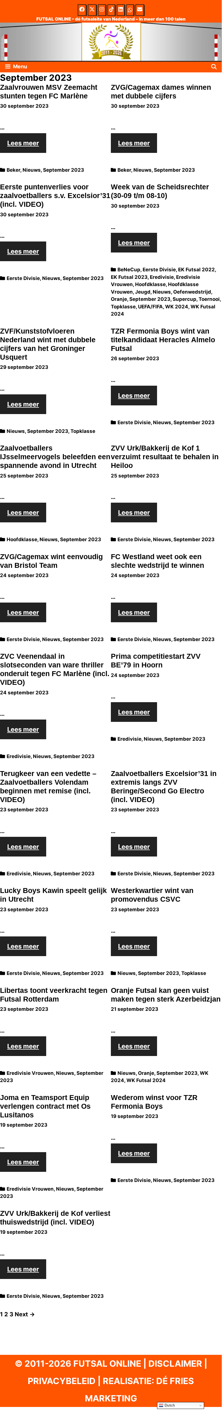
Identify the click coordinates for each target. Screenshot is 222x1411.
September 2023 (63, 170)
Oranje (119, 299)
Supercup (184, 299)
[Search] (214, 67)
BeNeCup (128, 269)
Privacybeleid (62, 1381)
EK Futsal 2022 (196, 269)
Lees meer (26, 146)
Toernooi (209, 299)
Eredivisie (162, 277)
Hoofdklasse (150, 284)
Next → (25, 1314)
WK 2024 (176, 307)
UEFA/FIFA (150, 307)
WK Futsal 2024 (146, 1080)
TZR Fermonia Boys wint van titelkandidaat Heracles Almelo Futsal (163, 339)
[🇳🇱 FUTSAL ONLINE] (111, 41)
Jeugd (142, 292)
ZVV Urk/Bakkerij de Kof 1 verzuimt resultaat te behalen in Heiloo (165, 456)
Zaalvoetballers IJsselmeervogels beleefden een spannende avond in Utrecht (55, 456)
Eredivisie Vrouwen (30, 1073)
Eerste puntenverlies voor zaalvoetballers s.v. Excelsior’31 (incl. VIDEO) (55, 195)
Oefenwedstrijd (192, 292)
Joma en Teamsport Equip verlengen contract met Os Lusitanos (45, 1106)
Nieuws (32, 170)
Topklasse (123, 307)
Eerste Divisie (23, 278)
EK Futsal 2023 (129, 277)
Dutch (169, 1405)
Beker (13, 170)
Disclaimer (175, 1363)
